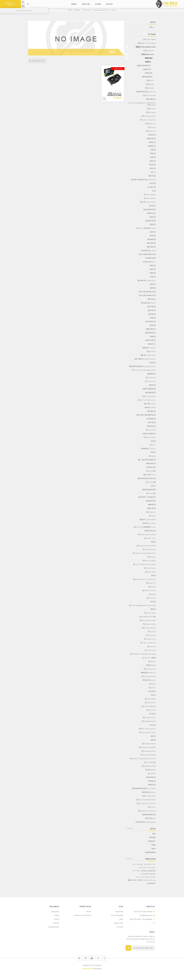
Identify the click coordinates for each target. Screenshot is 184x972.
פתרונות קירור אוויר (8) (148, 120)
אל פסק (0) (152, 774)
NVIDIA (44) (148, 73)
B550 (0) (153, 363)
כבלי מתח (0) (151, 583)
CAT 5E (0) (152, 714)
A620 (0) (153, 288)
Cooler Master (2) (149, 210)
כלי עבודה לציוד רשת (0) (147, 729)
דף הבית (113, 10)
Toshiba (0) (152, 781)
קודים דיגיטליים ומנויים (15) (146, 803)
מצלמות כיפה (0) (150, 195)
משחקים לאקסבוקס (148, 874)
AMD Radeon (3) (147, 77)
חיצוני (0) (152, 516)
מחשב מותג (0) (150, 572)
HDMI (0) (153, 337)
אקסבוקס (140, 864)
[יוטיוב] (92, 958)
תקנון (121, 919)
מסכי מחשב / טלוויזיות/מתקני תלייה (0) (142, 605)
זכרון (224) (150, 81)
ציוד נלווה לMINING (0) (148, 673)
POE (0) (153, 695)
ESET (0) (153, 602)
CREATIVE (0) (152, 310)
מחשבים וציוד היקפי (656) (147, 43)
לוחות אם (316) (148, 51)
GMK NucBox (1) (150, 333)
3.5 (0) (153, 172)
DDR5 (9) (153, 273)
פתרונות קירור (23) (149, 95)
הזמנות (56, 915)
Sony (154, 834)
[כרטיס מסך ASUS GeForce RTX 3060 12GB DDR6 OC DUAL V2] (112, 77)
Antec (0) (152, 206)
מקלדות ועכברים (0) (149, 628)
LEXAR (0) (153, 217)
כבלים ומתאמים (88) (148, 116)
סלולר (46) (152, 807)
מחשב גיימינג (148, 870)
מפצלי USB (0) (151, 665)
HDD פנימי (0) (151, 471)
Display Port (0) (150, 531)
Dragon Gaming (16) (149, 815)
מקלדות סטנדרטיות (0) (148, 620)
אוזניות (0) (152, 661)
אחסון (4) (152, 456)
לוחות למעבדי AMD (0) (148, 355)
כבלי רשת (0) (151, 710)
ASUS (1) (148, 62)
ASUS (151, 27)
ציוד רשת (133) (150, 124)
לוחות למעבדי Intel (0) (148, 202)
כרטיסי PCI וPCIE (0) (149, 680)
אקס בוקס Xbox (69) (149, 792)
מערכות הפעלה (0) (149, 591)
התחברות (21, 2)
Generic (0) (152, 785)
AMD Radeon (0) (150, 393)
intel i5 (140, 880)
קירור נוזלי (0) (151, 430)
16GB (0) (153, 154)
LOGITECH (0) (151, 307)
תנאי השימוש (118, 923)
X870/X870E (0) (150, 221)
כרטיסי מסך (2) (150, 381)
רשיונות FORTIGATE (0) (148, 303)
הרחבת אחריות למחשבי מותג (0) (144, 579)
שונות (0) (152, 684)
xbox (129, 880)
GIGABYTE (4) (151, 213)
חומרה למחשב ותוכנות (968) (146, 47)
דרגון (134, 864)
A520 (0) (153, 318)
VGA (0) (153, 441)
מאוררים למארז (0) (149, 549)
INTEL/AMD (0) (151, 419)
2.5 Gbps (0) (152, 299)
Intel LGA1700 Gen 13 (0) (147, 292)
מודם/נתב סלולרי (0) (148, 706)
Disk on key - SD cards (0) (147, 497)
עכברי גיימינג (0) (150, 538)
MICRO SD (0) (151, 508)
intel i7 (134, 880)
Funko (153, 845)
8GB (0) (153, 150)
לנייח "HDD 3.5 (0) (149, 475)
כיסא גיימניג (142, 867)
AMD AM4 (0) (151, 411)
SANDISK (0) (152, 505)
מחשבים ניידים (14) (149, 396)
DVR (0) (153, 740)
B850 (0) (153, 224)
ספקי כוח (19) (151, 112)
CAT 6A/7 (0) (152, 187)
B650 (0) (153, 284)
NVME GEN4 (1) (151, 329)
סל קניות (11, 4)
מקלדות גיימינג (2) (149, 624)
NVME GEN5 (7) (151, 99)
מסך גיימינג (136, 870)
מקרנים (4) (152, 127)
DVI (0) (153, 542)
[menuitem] (108, 911)
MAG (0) (153, 609)
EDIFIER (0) (152, 314)
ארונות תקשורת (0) (149, 718)
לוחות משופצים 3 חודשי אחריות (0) (144, 370)
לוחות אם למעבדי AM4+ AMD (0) (145, 359)
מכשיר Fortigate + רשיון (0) (146, 228)
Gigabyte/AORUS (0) (149, 389)
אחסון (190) (150, 84)
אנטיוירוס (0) (151, 598)
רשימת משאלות (53, 927)
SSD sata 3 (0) (151, 467)
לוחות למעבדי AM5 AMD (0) (147, 280)
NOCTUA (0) (152, 422)
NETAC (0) (152, 165)
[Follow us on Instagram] (85, 958)
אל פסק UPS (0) (150, 770)
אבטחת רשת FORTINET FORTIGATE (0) (143, 180)
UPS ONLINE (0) (151, 777)
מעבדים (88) (149, 88)
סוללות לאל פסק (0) (149, 766)
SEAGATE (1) (152, 344)
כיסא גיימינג (151, 867)
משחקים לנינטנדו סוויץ (148, 877)
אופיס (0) (152, 594)
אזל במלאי (118, 68)
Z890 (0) (153, 232)
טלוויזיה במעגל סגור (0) (147, 732)
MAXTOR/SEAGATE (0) (149, 490)
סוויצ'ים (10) (151, 109)
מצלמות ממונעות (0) (148, 751)
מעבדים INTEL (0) (150, 404)
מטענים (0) (152, 557)
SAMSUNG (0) (151, 374)
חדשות (88, 911)
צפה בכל (129, 828)
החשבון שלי (55, 911)
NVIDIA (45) (148, 58)
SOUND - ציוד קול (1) (149, 658)
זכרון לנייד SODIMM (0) (148, 449)
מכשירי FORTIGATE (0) (148, 251)
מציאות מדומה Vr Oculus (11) (146, 822)
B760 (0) (153, 277)
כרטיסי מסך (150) (148, 54)
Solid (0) (153, 325)
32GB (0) (153, 157)
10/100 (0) (152, 691)
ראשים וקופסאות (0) (149, 721)
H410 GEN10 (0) (150, 322)
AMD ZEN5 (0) (151, 243)
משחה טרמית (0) (150, 437)
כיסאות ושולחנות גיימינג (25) (146, 800)
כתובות (56, 919)
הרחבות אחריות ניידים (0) (147, 400)
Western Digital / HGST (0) (147, 478)
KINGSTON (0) (151, 139)
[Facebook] (98, 958)
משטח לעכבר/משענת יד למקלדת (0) (143, 654)
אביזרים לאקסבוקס (149, 864)
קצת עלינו (119, 927)
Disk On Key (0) (151, 501)
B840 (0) (153, 236)
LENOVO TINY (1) (150, 340)
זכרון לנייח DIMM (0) (149, 348)
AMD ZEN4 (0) (151, 247)
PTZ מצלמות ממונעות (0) (147, 747)
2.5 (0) (153, 486)
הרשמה (128, 948)
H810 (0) (153, 269)
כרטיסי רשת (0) (150, 703)
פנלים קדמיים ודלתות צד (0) (146, 546)
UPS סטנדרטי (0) (150, 762)
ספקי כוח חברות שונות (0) (147, 534)
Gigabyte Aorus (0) (149, 434)
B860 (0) (153, 266)
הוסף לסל (104, 98)
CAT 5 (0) (153, 725)
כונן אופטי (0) (151, 512)
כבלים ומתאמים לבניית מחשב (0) (144, 553)
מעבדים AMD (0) (150, 407)
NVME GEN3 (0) (151, 464)
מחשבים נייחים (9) (149, 561)
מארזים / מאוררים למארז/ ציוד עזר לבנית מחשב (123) (142, 104)
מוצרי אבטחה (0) (150, 669)
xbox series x (151, 883)
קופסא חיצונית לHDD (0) (148, 520)
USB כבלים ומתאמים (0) (147, 617)
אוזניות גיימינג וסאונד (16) (147, 811)
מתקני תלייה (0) (150, 613)
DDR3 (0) (153, 168)
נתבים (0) (152, 688)
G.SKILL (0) (152, 142)
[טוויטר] (104, 958)
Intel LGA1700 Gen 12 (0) (147, 295)
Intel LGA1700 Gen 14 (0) (147, 254)
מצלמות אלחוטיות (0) (148, 755)
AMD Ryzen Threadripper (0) (146, 415)
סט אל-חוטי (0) (150, 650)
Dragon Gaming (150, 852)
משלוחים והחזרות (117, 915)
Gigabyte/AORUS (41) (144, 66)
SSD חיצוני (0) (151, 493)
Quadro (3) (147, 69)
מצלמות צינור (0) (150, 198)
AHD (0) (153, 736)
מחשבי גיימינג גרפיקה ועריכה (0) (144, 564)
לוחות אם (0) (151, 351)
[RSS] (79, 958)
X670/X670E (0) (150, 258)
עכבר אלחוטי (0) (150, 639)
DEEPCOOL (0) (151, 426)
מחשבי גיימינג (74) (149, 39)
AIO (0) (153, 576)
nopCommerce (87, 968)
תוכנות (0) (152, 587)
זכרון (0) (153, 445)
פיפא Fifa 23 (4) (150, 818)
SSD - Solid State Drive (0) (147, 460)
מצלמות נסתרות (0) (149, 744)
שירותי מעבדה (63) (149, 796)
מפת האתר (119, 911)
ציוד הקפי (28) (151, 131)
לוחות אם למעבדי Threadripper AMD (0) (142, 366)
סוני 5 (138, 877)
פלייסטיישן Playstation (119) (146, 92)
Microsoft (152, 841)
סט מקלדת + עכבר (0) (148, 643)
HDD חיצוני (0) (151, 482)
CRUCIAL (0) (152, 135)
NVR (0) (153, 452)
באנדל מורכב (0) (150, 568)
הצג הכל (129, 859)
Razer (154, 849)
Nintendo (152, 837)
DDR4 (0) (153, 161)
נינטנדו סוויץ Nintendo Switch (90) (144, 788)
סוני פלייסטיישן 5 (149, 880)
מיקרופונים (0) (151, 378)
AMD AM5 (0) (151, 239)
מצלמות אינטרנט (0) (148, 676)
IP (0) (154, 191)
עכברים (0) (152, 632)
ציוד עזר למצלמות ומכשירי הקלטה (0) (143, 759)
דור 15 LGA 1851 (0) (149, 262)
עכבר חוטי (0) (151, 635)
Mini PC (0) (152, 176)
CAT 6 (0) (153, 183)
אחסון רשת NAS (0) (149, 523)
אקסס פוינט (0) (150, 699)
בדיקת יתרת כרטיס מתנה (82, 915)
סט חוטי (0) (151, 647)
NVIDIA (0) (152, 385)
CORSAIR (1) (152, 146)
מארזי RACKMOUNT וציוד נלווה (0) (145, 527)
